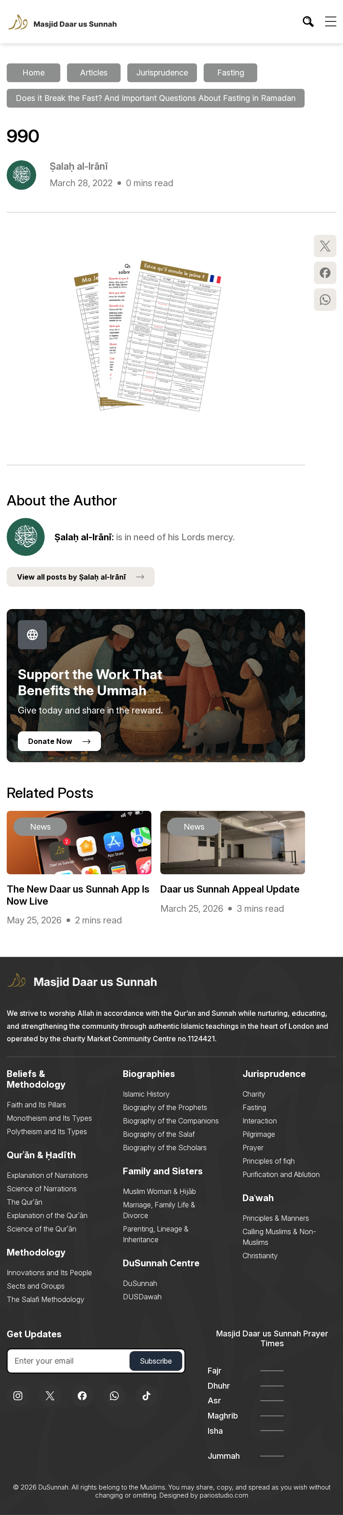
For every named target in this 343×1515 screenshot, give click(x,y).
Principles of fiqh (269, 1160)
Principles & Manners (276, 1218)
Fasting (254, 1107)
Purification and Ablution (281, 1174)
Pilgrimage (259, 1134)
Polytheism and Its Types (47, 1131)
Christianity (260, 1255)
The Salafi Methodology (45, 1299)
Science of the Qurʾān (41, 1228)
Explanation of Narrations (47, 1175)
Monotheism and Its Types (49, 1118)
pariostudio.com (224, 1495)
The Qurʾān (24, 1202)
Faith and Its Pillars (36, 1104)
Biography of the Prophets (165, 1107)
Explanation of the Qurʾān (47, 1215)
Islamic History (146, 1093)
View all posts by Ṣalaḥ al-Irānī (71, 576)
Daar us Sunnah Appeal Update (230, 889)
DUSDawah (142, 1296)
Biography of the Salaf (159, 1134)
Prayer (253, 1147)
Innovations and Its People (49, 1272)
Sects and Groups (36, 1285)
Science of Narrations (42, 1188)
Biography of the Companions (171, 1120)
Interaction (260, 1120)
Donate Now (50, 741)
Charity (254, 1093)
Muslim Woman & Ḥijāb (159, 1191)
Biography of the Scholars (165, 1147)
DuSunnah (140, 1283)
